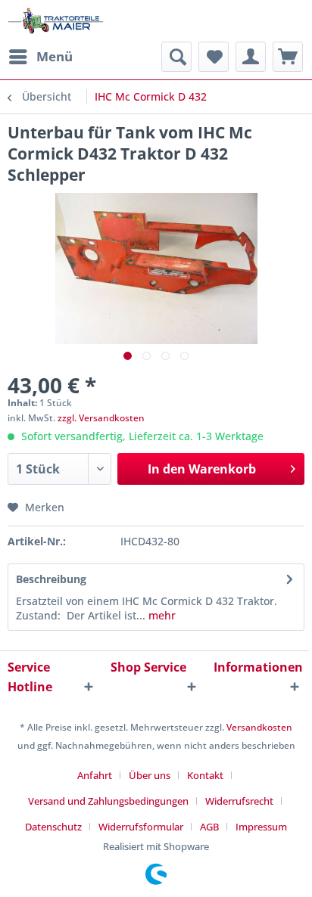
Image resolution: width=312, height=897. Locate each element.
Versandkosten (259, 727)
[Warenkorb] (288, 57)
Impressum (261, 826)
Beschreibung (51, 579)
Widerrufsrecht (239, 801)
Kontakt (205, 775)
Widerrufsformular (140, 826)
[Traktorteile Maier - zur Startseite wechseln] (56, 21)
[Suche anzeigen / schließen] (176, 57)
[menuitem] (40, 57)
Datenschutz (53, 826)
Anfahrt (94, 775)
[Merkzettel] (213, 57)
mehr (160, 615)
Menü (54, 56)
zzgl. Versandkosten (101, 417)
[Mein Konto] (251, 57)
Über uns (149, 775)
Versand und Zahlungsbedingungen (108, 801)
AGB (209, 826)
